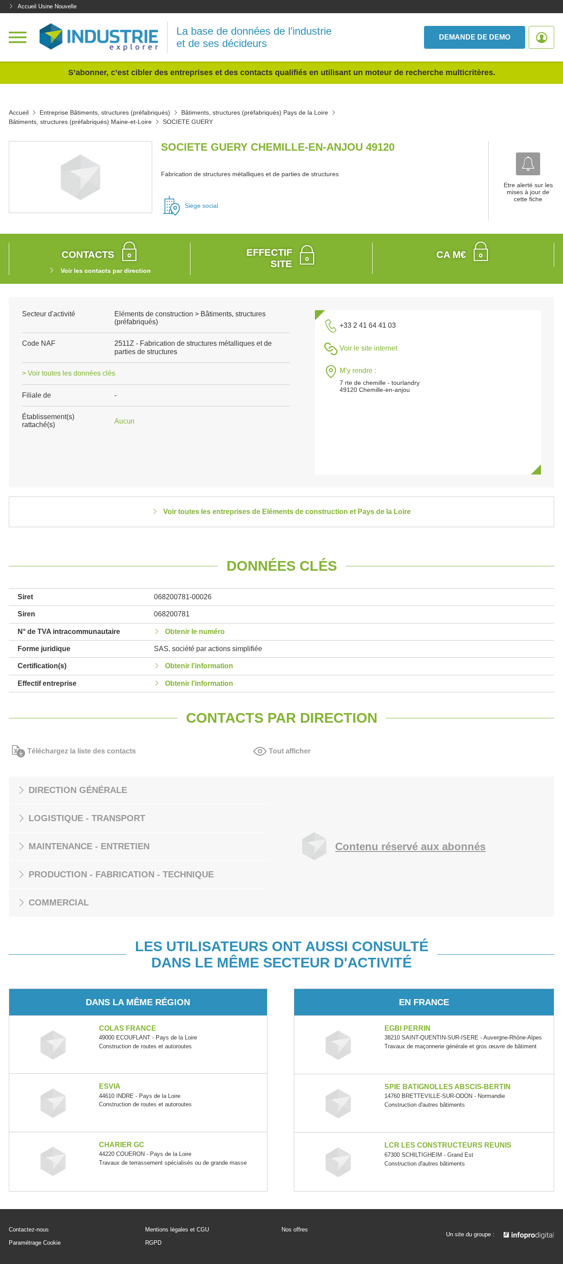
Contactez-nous (29, 1230)
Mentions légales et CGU (177, 1230)
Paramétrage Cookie (35, 1243)
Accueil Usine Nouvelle (47, 6)
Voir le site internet (368, 348)
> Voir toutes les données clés (68, 373)
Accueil (19, 112)
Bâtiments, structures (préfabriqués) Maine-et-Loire (80, 121)
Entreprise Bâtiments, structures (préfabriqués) (105, 112)
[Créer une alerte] (528, 163)
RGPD (153, 1243)
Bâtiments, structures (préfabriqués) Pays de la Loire (254, 112)
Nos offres (295, 1230)
